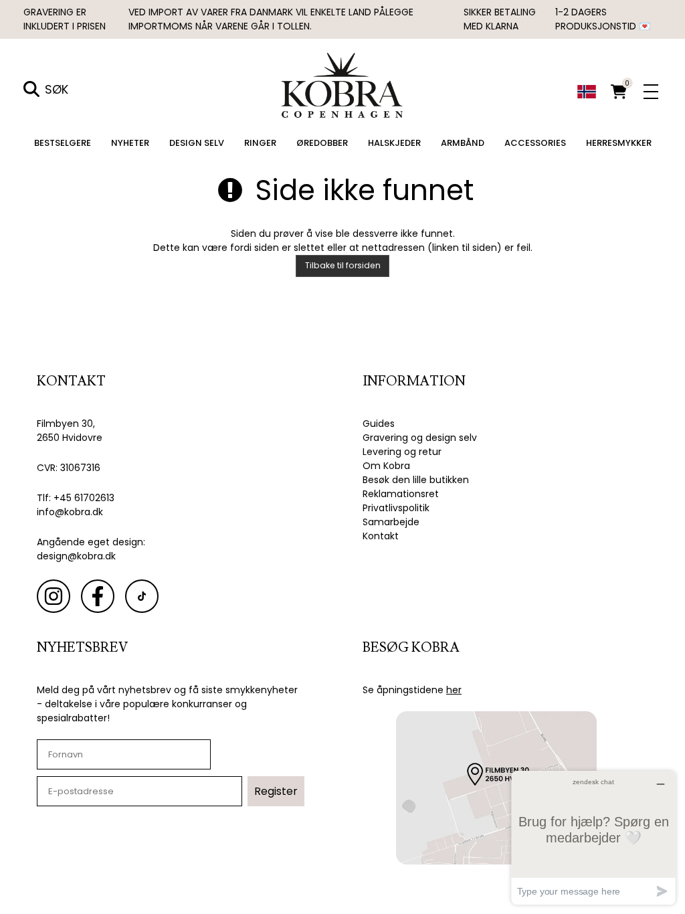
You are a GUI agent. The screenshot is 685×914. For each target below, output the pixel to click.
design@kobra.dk (76, 556)
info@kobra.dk (70, 512)
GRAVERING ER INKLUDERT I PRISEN (64, 19)
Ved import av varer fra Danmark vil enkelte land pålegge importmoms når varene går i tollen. (270, 19)
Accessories (535, 142)
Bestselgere (62, 142)
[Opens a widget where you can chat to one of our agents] (593, 837)
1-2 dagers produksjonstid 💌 (602, 19)
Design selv (196, 142)
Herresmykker (619, 142)
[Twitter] (142, 596)
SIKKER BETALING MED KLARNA (500, 19)
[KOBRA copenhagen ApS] (343, 84)
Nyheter (130, 142)
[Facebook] (97, 596)
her (454, 690)
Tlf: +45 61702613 (75, 498)
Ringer (260, 142)
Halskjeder (394, 142)
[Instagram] (53, 596)
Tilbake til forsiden (343, 265)
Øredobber (322, 142)
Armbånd (462, 142)
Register (276, 791)
